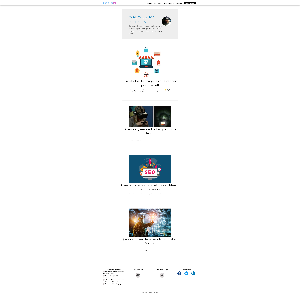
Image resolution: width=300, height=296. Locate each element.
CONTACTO (179, 3)
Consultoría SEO (138, 269)
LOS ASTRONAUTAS (169, 3)
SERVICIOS (149, 3)
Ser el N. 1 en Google (162, 269)
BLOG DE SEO (157, 3)
